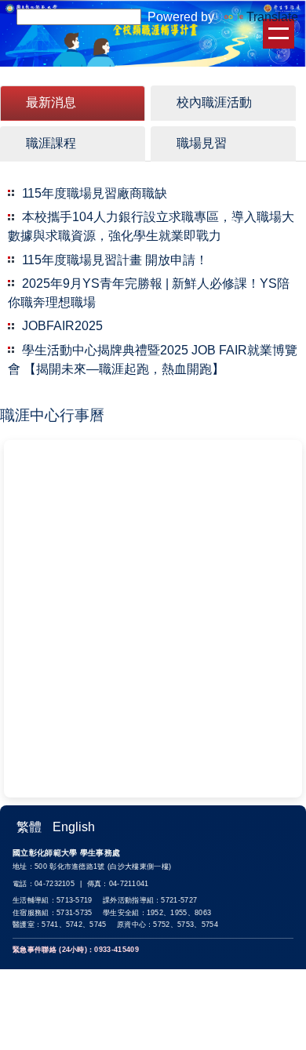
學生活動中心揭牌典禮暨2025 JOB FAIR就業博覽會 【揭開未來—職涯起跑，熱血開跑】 (152, 359)
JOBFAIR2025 (62, 325)
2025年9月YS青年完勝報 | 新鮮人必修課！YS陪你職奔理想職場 (149, 293)
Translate (272, 17)
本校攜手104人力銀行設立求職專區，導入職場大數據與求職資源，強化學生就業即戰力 (151, 226)
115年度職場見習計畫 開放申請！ (115, 260)
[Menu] (278, 34)
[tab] (72, 103)
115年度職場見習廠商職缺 (94, 193)
